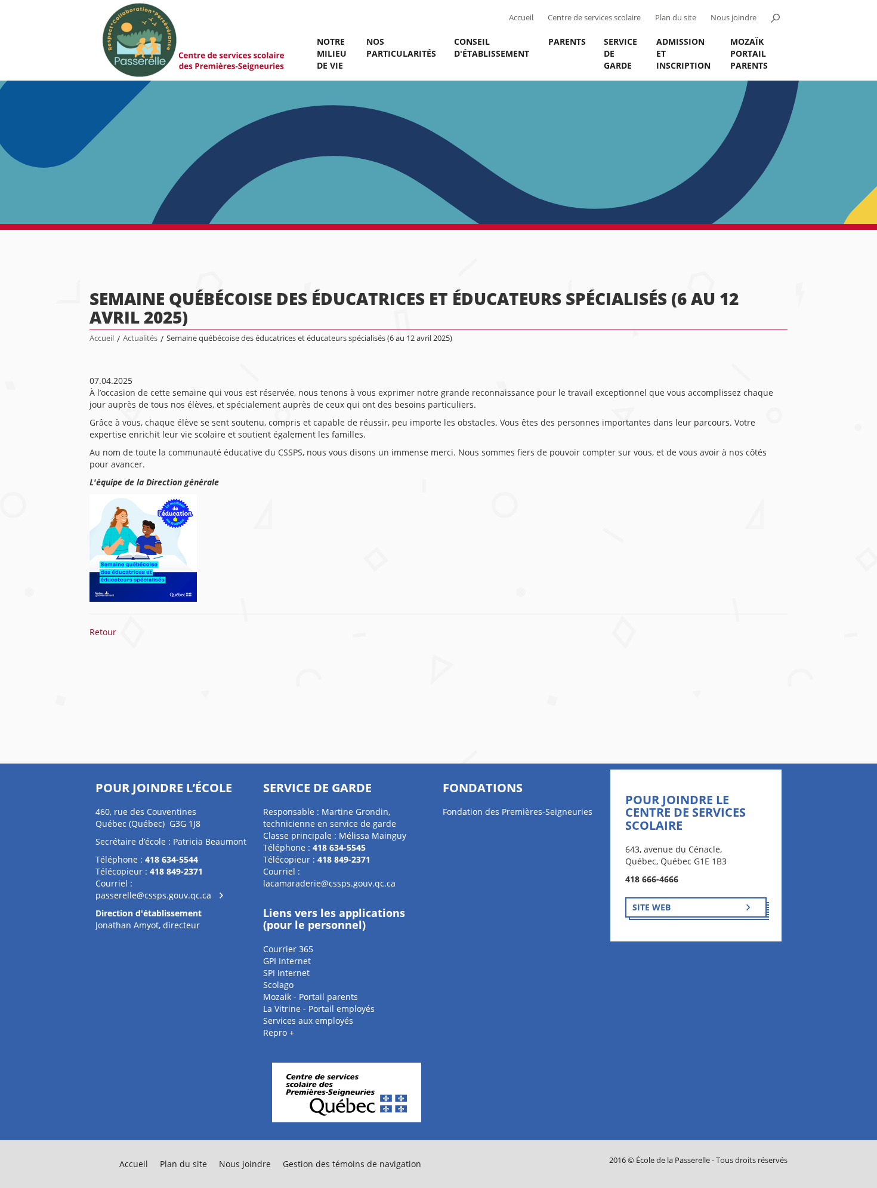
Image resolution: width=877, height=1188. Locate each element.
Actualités (140, 338)
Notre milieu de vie (332, 53)
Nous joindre (733, 18)
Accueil (521, 18)
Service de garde (620, 53)
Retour (102, 632)
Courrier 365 (288, 949)
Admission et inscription (683, 53)
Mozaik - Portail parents (310, 996)
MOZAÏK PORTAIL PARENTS (749, 53)
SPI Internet (286, 972)
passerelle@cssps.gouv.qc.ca (153, 895)
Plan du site (675, 18)
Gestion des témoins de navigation (352, 1163)
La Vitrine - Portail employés (319, 1008)
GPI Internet (287, 961)
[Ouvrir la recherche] (775, 18)
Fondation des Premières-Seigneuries (517, 811)
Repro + (278, 1032)
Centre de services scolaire (594, 18)
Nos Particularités (401, 47)
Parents (567, 41)
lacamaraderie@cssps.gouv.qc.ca (329, 883)
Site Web (651, 907)
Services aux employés (308, 1020)
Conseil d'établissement (491, 47)
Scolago (278, 984)
